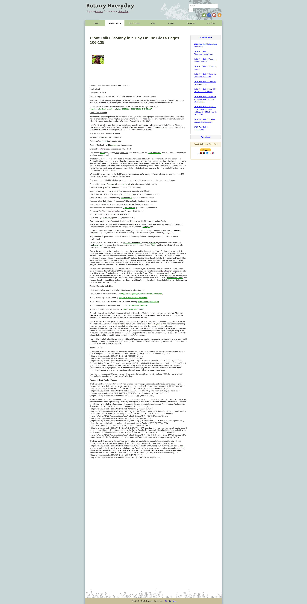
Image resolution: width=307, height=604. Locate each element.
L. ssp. (120, 184)
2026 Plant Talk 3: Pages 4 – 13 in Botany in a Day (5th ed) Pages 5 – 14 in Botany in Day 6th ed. (205, 110)
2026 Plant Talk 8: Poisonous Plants (205, 68)
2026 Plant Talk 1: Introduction (201, 128)
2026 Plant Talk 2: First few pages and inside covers (204, 120)
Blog (153, 23)
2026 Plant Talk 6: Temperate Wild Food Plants (205, 83)
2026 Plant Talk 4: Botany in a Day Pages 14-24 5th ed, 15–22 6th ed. (205, 99)
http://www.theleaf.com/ (134, 309)
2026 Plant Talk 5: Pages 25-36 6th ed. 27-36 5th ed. (205, 90)
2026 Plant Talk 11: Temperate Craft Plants (205, 45)
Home (96, 23)
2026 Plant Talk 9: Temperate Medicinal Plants (205, 60)
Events (171, 23)
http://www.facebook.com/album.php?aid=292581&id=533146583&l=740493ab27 (121, 109)
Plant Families (134, 23)
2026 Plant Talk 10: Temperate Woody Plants (203, 53)
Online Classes (115, 23)
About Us (211, 23)
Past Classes (205, 137)
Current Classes (205, 37)
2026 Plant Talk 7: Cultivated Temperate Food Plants (205, 75)
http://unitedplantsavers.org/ (136, 306)
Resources (191, 23)
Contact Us (170, 601)
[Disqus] (138, 490)
